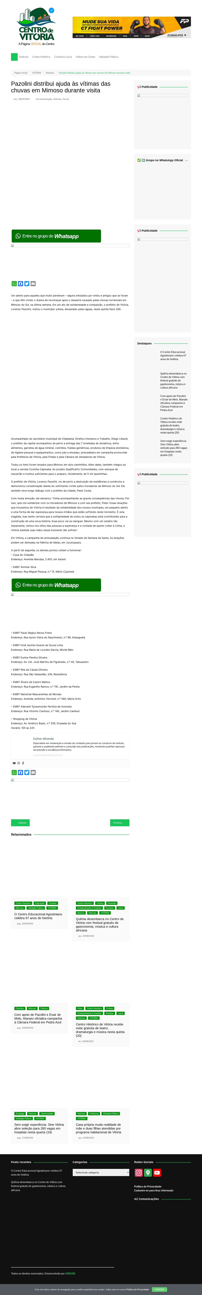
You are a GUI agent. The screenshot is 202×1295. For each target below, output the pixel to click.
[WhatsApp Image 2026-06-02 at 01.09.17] (162, 506)
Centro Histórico (41, 57)
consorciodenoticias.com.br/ (47, 755)
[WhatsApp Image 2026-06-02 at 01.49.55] (162, 282)
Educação (39, 903)
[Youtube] (14, 763)
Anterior (22, 822)
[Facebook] (23, 763)
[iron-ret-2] (162, 119)
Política (44, 1008)
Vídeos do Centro (85, 57)
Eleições (20, 1008)
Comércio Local (63, 57)
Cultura (100, 903)
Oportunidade (47, 1113)
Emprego (20, 1113)
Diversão (112, 903)
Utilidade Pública (108, 57)
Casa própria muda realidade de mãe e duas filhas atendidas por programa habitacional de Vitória (98, 1128)
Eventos (52, 903)
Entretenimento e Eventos (89, 908)
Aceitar (159, 1289)
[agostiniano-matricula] (70, 261)
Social (66, 99)
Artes (79, 1008)
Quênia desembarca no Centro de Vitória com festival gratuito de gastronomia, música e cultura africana (173, 380)
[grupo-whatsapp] (56, 235)
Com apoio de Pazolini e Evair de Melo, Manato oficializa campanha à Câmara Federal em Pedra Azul (38, 1018)
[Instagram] (18, 763)
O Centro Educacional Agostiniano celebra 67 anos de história (173, 356)
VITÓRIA (52, 908)
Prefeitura (94, 1113)
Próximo (117, 822)
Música (80, 913)
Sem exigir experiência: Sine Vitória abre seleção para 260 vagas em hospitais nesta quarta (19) (39, 1128)
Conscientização (44, 99)
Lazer (120, 908)
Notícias (23, 57)
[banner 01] (132, 27)
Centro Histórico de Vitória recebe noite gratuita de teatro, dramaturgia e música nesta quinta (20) (172, 425)
